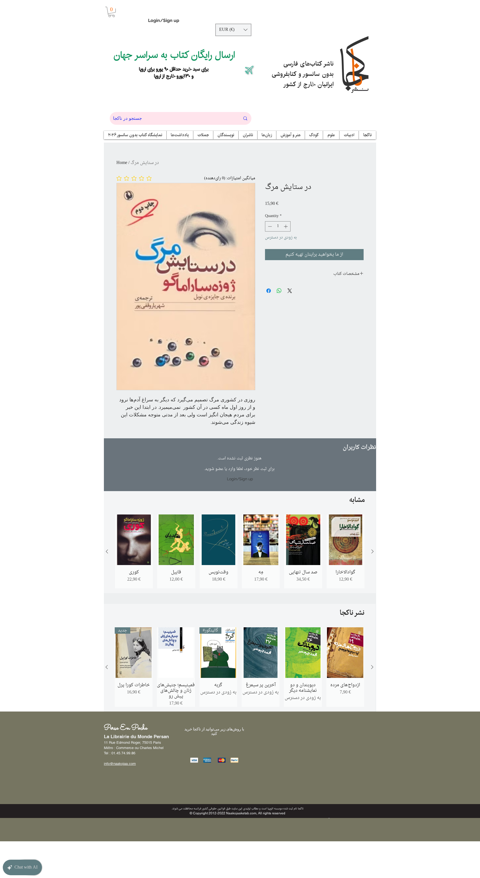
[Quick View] (134, 539)
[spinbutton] (278, 226)
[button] (111, 12)
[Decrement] (269, 226)
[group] (240, 551)
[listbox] (233, 30)
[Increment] (286, 226)
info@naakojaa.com (120, 764)
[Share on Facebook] (268, 290)
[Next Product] (372, 551)
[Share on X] (289, 290)
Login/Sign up (163, 20)
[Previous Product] (107, 551)
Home (121, 163)
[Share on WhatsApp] (279, 290)
